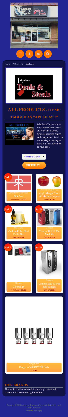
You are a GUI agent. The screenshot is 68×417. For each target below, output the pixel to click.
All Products (18, 64)
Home (7, 64)
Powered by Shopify (34, 411)
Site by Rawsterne (34, 408)
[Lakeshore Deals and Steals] (34, 25)
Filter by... (34, 165)
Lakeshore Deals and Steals (32, 405)
